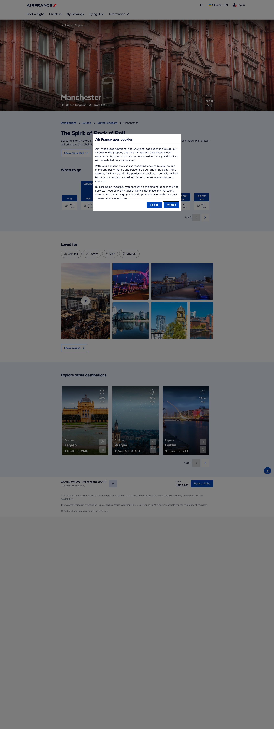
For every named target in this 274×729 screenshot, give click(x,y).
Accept (171, 204)
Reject (154, 204)
